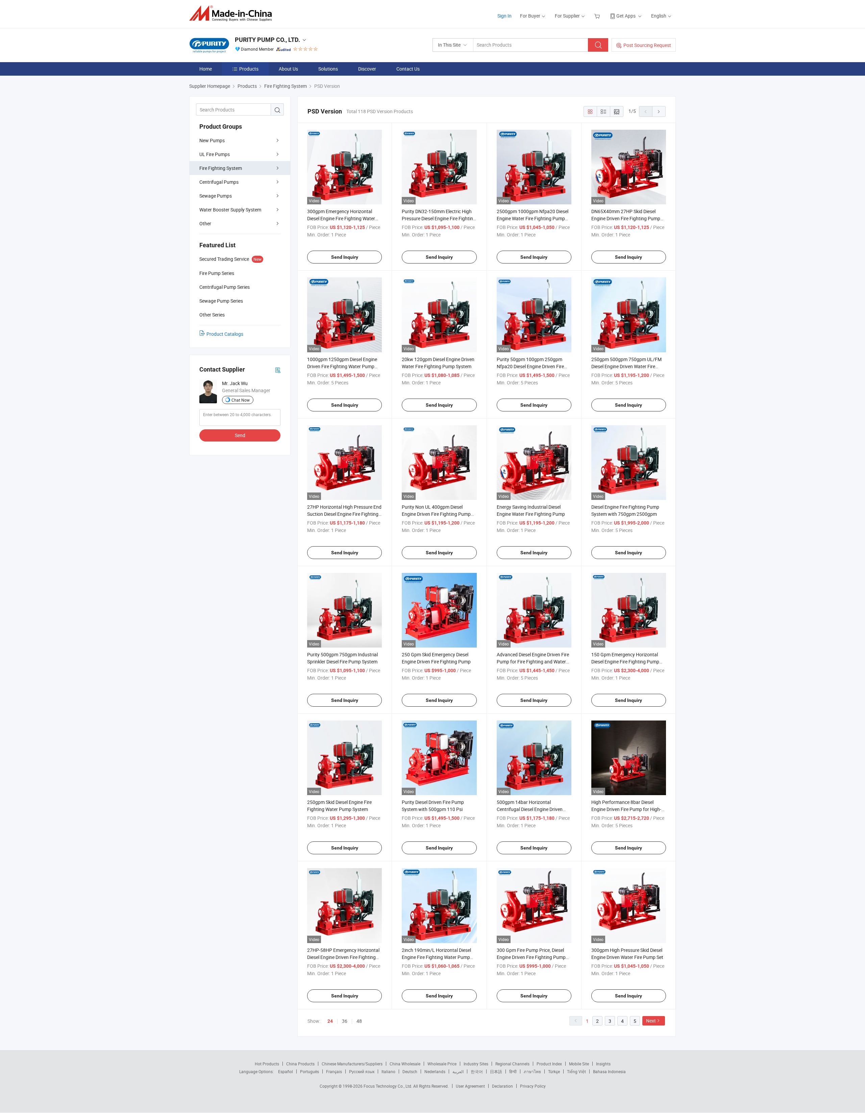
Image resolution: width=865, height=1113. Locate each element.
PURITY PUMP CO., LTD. (267, 39)
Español (285, 1071)
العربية (458, 1071)
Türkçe (554, 1071)
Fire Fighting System (220, 168)
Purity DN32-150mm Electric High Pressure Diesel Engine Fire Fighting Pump (439, 218)
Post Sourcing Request (647, 45)
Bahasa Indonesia (609, 1071)
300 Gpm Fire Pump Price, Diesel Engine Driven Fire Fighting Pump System (531, 957)
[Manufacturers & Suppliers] (232, 13)
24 (330, 1021)
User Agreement (470, 1086)
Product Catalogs (224, 334)
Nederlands (434, 1071)
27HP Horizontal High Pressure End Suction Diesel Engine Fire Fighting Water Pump (344, 514)
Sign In (504, 15)
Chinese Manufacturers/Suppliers (352, 1063)
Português (309, 1071)
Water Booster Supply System (230, 209)
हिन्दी (513, 1071)
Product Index (549, 1063)
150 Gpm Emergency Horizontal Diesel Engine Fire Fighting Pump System (625, 661)
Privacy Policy (533, 1086)
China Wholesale (405, 1063)
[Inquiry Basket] (597, 15)
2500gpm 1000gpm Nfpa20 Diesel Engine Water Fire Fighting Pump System (532, 218)
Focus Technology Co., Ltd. (388, 1086)
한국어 (477, 1071)
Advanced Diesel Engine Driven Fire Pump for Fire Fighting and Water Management (533, 661)
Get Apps (626, 15)
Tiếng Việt (576, 1071)
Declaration (502, 1086)
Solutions (328, 69)
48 (359, 1021)
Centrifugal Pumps (219, 182)
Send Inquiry (344, 257)
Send (240, 435)
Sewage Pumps (215, 196)
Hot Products (267, 1063)
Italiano (388, 1071)
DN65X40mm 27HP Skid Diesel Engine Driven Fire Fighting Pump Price (625, 218)
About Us (288, 69)
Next (651, 1020)
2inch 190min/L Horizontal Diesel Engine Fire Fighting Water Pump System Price (436, 957)
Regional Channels (512, 1063)
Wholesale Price (441, 1063)
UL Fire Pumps (214, 154)
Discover (367, 69)
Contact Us (408, 69)
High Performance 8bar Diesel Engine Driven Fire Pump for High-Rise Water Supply (626, 809)
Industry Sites (476, 1063)
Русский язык (361, 1071)
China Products (300, 1063)
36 (344, 1021)
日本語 (496, 1071)
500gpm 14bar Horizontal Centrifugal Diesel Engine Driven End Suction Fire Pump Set (530, 809)
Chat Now (240, 400)
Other (205, 223)
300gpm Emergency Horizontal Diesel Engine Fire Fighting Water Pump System (341, 218)
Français (334, 1071)
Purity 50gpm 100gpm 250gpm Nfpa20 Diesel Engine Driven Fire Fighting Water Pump (530, 366)
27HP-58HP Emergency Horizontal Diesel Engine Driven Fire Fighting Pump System (343, 957)
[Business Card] (277, 369)
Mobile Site (579, 1063)
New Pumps (212, 140)
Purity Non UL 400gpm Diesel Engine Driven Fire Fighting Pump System (436, 514)
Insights (603, 1063)
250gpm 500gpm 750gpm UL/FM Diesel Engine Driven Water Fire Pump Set (626, 366)
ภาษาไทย (532, 1071)
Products (248, 69)
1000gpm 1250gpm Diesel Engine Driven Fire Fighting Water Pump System (342, 366)
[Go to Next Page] (658, 111)
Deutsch (409, 1071)
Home (205, 69)
